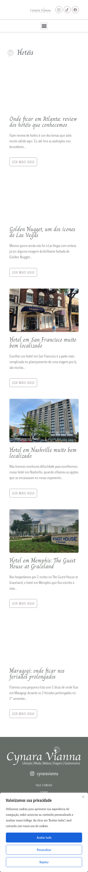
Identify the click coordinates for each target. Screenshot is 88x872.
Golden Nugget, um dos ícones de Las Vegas (42, 232)
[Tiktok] (67, 9)
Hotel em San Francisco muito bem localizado (42, 342)
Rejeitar (44, 862)
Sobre (44, 792)
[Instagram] (58, 9)
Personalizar (44, 850)
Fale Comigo (44, 785)
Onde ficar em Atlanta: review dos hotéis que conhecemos (43, 121)
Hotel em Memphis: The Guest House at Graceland (42, 563)
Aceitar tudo (44, 837)
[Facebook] (75, 9)
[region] (44, 832)
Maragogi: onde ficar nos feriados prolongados (37, 673)
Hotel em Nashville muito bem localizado (43, 452)
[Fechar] (83, 797)
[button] (44, 26)
